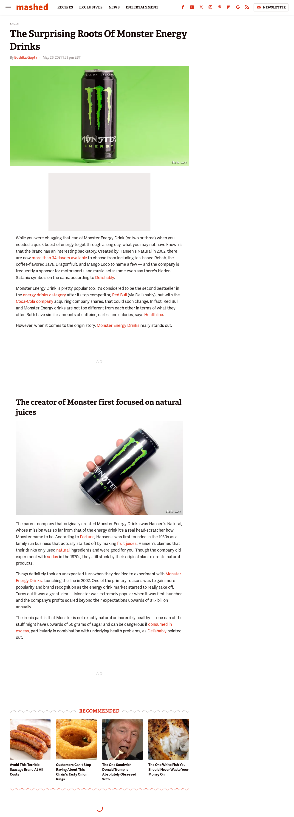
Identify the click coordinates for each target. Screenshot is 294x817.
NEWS (114, 7)
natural (63, 550)
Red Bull (119, 295)
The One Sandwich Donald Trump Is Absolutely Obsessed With (119, 771)
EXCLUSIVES (91, 7)
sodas (52, 556)
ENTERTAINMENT (142, 7)
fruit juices (127, 543)
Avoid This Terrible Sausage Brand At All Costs (26, 769)
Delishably (104, 277)
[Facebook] (183, 8)
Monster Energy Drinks (118, 325)
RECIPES (65, 7)
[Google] (238, 8)
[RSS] (247, 8)
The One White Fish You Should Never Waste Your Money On (168, 769)
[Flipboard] (229, 8)
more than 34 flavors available (59, 257)
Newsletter (274, 7)
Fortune (87, 536)
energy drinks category (44, 295)
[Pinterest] (219, 8)
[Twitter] (201, 8)
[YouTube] (192, 8)
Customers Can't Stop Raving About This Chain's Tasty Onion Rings (73, 771)
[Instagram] (210, 8)
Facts (14, 23)
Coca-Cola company (34, 301)
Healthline (153, 314)
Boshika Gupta (25, 57)
